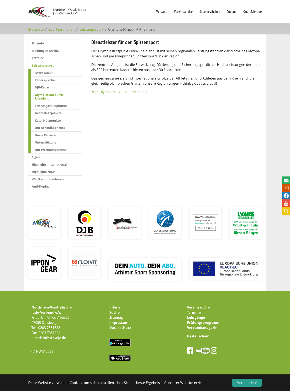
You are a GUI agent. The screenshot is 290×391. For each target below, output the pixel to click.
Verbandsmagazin (202, 327)
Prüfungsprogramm (204, 322)
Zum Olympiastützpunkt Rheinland (119, 92)
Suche (114, 312)
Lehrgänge (196, 317)
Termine (194, 312)
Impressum (118, 322)
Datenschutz (120, 327)
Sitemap (116, 317)
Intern (114, 307)
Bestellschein (198, 336)
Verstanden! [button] (247, 382)
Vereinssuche (198, 307)
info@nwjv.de (54, 338)
